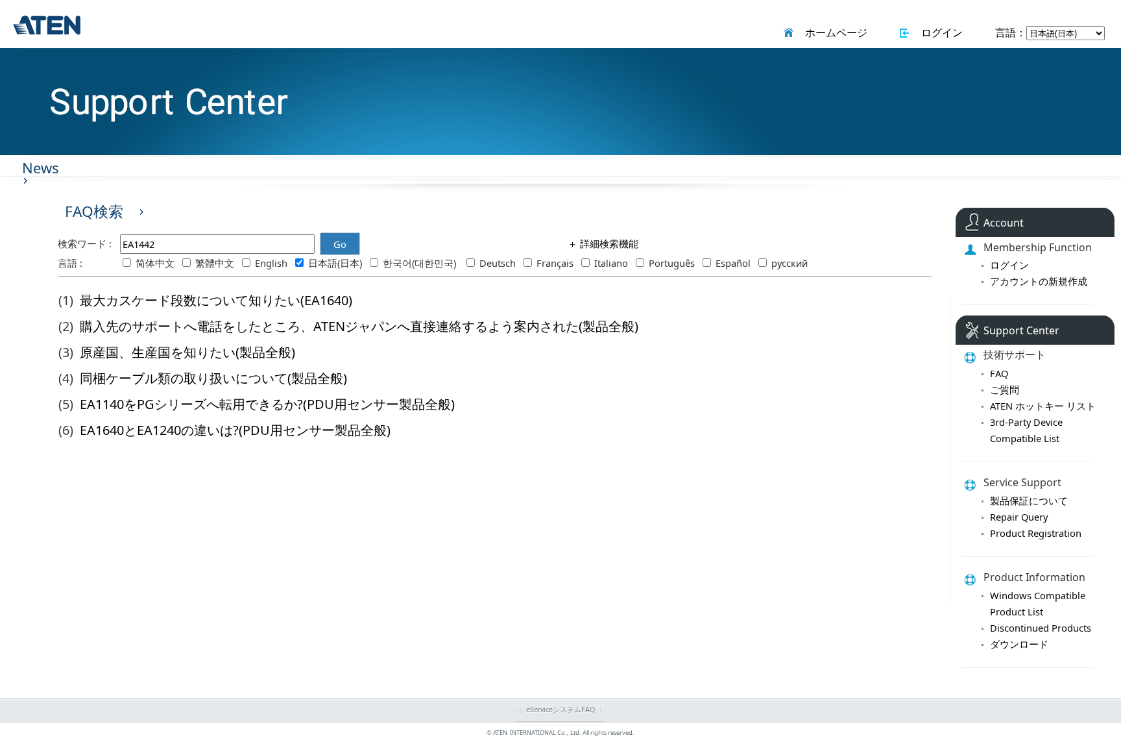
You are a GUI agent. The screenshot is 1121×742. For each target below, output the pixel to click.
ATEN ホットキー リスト (1043, 405)
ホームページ (833, 32)
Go (339, 244)
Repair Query (1019, 516)
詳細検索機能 (607, 243)
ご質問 (1004, 389)
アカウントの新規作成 (1038, 281)
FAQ (999, 373)
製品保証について (1029, 500)
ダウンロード (1019, 643)
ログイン (939, 32)
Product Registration (1035, 532)
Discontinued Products (1040, 627)
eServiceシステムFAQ (560, 709)
